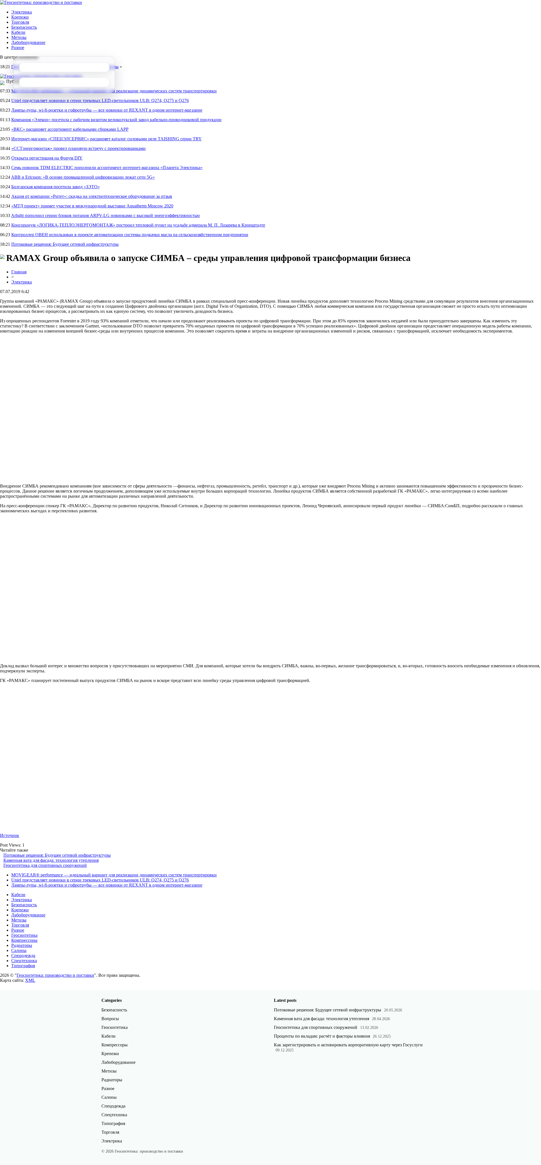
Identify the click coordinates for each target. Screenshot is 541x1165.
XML (30, 980)
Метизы (18, 37)
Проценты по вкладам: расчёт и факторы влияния (322, 1036)
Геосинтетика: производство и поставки (55, 975)
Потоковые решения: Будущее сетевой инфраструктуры (65, 244)
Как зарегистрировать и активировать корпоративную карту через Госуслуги (348, 1044)
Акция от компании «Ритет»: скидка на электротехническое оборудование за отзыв (91, 196)
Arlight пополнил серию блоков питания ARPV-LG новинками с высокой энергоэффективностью (105, 215)
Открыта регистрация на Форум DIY (47, 158)
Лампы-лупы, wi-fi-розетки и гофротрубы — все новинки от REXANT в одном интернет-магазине (106, 110)
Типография (23, 965)
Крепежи (20, 17)
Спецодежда (23, 955)
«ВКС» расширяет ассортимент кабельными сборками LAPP (69, 129)
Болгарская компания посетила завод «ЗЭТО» (55, 186)
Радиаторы (21, 945)
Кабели (18, 32)
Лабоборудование (28, 42)
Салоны (18, 950)
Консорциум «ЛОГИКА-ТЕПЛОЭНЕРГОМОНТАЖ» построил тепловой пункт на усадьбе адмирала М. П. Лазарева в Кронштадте (138, 225)
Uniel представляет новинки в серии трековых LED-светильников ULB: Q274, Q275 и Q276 (100, 100)
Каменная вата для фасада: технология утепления (51, 860)
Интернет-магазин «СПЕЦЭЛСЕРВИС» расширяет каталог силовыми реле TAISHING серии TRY (106, 138)
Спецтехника (24, 960)
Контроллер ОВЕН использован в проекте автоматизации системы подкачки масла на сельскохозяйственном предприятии (129, 234)
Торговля (20, 22)
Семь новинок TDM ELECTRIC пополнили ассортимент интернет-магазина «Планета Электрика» (107, 167)
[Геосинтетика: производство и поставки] (41, 2)
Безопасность (24, 27)
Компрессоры (24, 940)
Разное (17, 47)
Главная (18, 271)
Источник (9, 835)
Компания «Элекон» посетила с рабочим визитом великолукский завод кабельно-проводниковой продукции (116, 119)
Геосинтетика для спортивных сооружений (45, 865)
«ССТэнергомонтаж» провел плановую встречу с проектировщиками (78, 148)
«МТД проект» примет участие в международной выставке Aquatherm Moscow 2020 (92, 205)
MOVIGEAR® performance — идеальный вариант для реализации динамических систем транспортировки (114, 874)
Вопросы (110, 1018)
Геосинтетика (24, 935)
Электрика (21, 12)
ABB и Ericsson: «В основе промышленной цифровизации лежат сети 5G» (83, 177)
